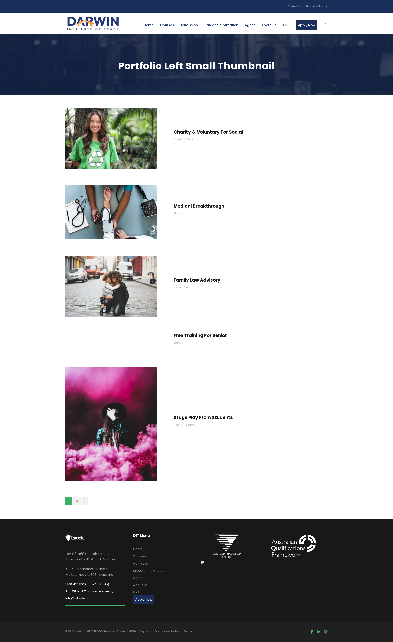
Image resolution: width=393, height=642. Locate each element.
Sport (177, 343)
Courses (167, 25)
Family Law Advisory (197, 280)
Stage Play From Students (203, 417)
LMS (286, 25)
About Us (269, 25)
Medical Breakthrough (199, 206)
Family (178, 287)
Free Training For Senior (200, 335)
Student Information (221, 25)
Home (149, 25)
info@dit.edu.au (77, 598)
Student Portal (316, 6)
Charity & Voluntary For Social (208, 132)
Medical (179, 213)
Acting (178, 425)
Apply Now (306, 25)
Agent (250, 25)
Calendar (294, 6)
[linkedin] (318, 632)
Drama (190, 425)
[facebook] (312, 632)
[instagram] (326, 632)
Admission (189, 25)
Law (189, 287)
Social (191, 139)
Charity (178, 139)
